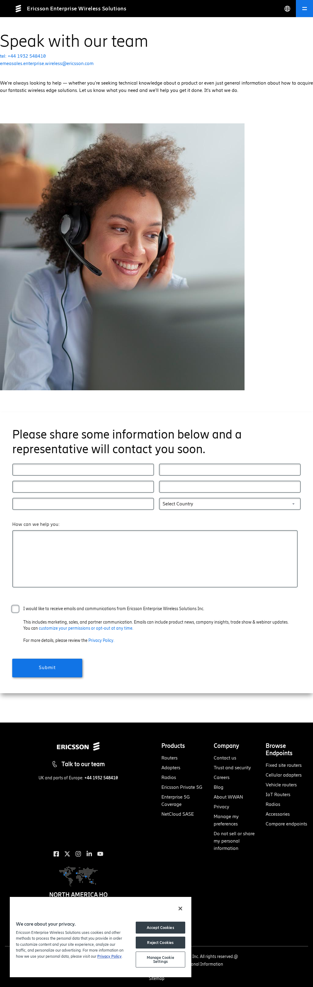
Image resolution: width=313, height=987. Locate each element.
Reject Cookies (160, 942)
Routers (169, 758)
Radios (168, 777)
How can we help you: (36, 524)
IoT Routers (278, 794)
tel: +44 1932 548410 (23, 56)
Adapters (170, 767)
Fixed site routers (284, 765)
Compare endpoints (286, 824)
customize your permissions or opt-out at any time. (86, 628)
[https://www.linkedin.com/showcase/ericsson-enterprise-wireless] (89, 854)
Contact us (225, 758)
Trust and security (232, 767)
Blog (218, 787)
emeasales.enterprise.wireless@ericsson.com (47, 63)
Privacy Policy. (101, 640)
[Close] (180, 908)
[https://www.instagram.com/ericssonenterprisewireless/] (78, 854)
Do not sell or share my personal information (234, 841)
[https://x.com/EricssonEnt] (67, 854)
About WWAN (228, 797)
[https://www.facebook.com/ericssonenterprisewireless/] (56, 854)
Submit (47, 667)
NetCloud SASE (177, 814)
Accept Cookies (160, 927)
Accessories (278, 814)
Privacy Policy (109, 956)
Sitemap (156, 978)
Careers (222, 777)
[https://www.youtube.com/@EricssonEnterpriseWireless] (100, 854)
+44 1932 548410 (101, 778)
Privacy (221, 807)
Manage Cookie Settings (160, 959)
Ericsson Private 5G (181, 787)
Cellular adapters (284, 775)
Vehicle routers (281, 785)
